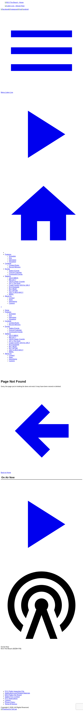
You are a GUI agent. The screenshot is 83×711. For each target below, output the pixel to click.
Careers (12, 303)
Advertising (13, 301)
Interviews (12, 260)
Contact (11, 298)
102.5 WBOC (13, 278)
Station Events (14, 271)
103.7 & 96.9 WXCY (16, 292)
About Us (8, 296)
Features (8, 254)
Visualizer (12, 262)
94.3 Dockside (14, 287)
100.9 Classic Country (17, 281)
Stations (8, 276)
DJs (10, 258)
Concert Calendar (15, 272)
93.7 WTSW (13, 291)
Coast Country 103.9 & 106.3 (19, 285)
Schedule (12, 256)
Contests (8, 263)
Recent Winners (14, 267)
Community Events (15, 274)
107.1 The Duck (14, 283)
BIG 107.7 (12, 280)
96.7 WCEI (13, 289)
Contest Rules (14, 265)
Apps (11, 300)
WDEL (11, 294)
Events (7, 269)
